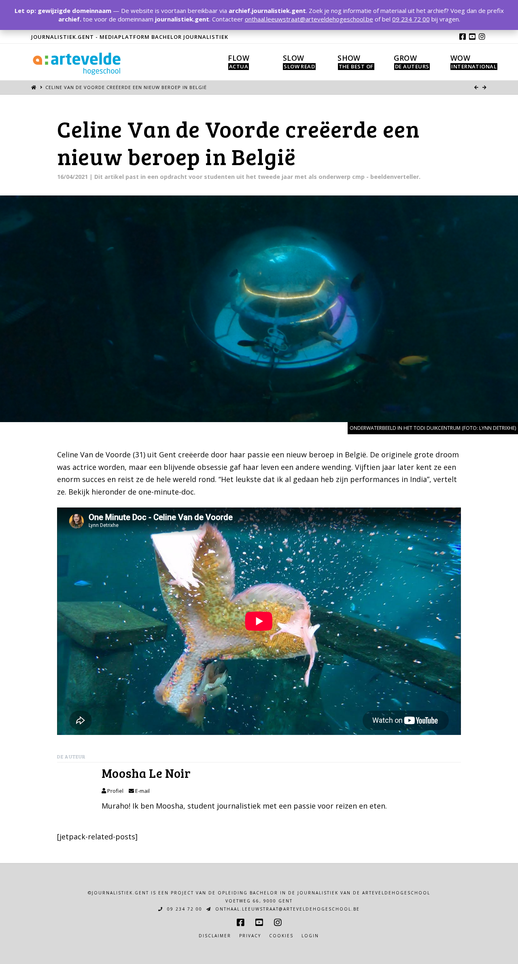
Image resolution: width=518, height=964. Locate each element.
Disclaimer (215, 936)
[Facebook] (462, 36)
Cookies (281, 936)
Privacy (250, 936)
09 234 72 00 (183, 909)
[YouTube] (472, 36)
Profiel (114, 790)
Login (310, 936)
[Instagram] (482, 36)
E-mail (142, 790)
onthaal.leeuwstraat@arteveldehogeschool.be (286, 909)
